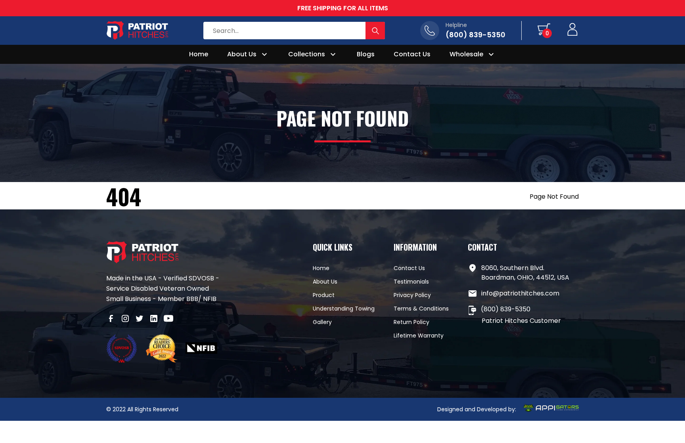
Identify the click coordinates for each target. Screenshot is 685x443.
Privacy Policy (412, 295)
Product (324, 295)
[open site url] (122, 349)
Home (198, 54)
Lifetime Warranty (419, 335)
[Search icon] (375, 30)
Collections (306, 54)
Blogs (366, 54)
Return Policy (411, 322)
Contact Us (412, 54)
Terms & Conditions (421, 309)
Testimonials (411, 282)
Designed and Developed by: (476, 409)
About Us (241, 54)
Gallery (322, 322)
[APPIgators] (550, 409)
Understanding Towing (344, 309)
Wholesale (466, 54)
